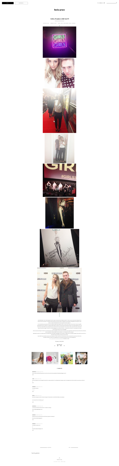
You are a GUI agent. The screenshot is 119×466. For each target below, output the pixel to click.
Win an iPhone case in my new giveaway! (37, 400)
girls (62, 23)
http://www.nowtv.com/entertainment (56, 338)
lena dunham (66, 23)
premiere (73, 23)
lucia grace (59, 9)
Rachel (33, 395)
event (59, 23)
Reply (33, 374)
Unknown (33, 386)
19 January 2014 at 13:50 (38, 395)
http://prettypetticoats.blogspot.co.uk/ (38, 399)
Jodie (33, 378)
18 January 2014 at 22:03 (39, 371)
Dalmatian (49, 447)
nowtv (70, 23)
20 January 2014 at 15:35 (39, 423)
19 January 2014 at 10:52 (39, 386)
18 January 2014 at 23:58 (37, 378)
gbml (64, 461)
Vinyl (70, 447)
